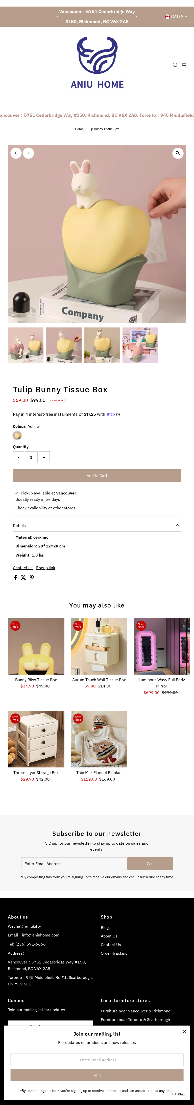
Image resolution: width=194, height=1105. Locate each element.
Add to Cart (97, 475)
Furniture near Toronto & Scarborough (135, 1019)
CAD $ (177, 16)
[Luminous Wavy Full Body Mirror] (162, 646)
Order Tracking (114, 953)
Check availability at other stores (45, 508)
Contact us (23, 568)
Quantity (21, 446)
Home (79, 129)
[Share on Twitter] (23, 578)
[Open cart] (183, 65)
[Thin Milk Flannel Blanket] (99, 739)
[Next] (136, 16)
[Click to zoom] (178, 153)
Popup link (45, 568)
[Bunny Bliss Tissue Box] (36, 646)
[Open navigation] (28, 65)
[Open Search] (175, 65)
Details (19, 525)
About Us (109, 935)
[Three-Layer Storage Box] (36, 739)
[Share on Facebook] (16, 578)
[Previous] (58, 16)
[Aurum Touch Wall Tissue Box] (99, 646)
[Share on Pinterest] (32, 578)
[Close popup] (184, 1031)
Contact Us (111, 944)
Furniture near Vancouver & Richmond (136, 1010)
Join (150, 863)
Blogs (106, 927)
